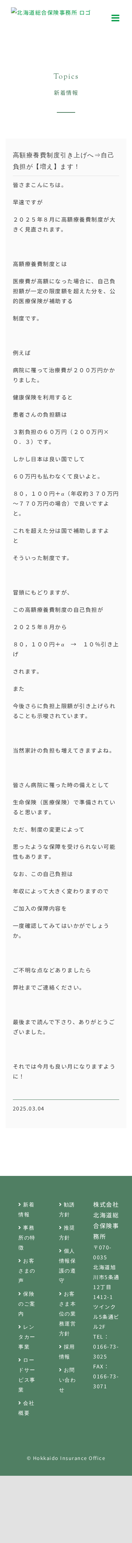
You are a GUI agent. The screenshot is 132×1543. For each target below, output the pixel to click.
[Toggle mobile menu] (116, 17)
